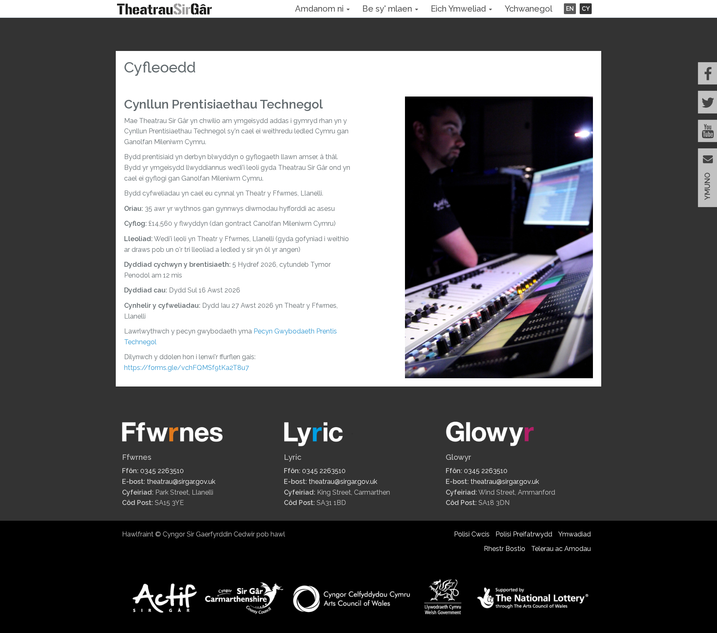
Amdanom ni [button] (320, 9)
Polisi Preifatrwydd (523, 534)
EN (570, 8)
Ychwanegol (528, 9)
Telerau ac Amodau (561, 549)
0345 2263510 (162, 471)
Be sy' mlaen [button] (388, 9)
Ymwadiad (574, 534)
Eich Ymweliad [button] (459, 9)
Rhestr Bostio (504, 549)
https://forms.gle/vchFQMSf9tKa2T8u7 (186, 368)
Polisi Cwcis (472, 534)
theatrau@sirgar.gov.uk (181, 482)
